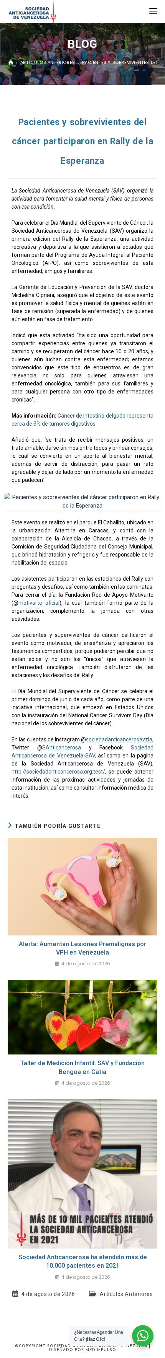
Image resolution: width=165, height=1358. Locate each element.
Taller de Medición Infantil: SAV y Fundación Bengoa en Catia (82, 1067)
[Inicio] (10, 62)
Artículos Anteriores (126, 1294)
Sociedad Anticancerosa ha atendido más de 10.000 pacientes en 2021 (82, 1261)
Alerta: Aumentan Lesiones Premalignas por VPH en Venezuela (82, 948)
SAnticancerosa (61, 747)
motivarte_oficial (38, 603)
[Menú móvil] (153, 11)
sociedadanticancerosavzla (119, 739)
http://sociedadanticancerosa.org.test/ (58, 772)
